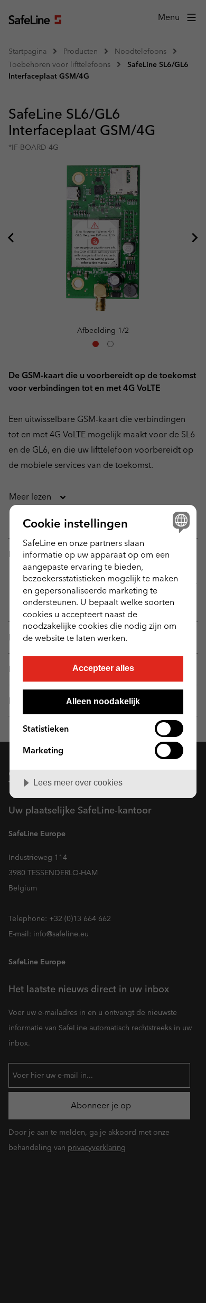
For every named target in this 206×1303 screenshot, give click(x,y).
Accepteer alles (103, 668)
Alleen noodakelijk (103, 701)
